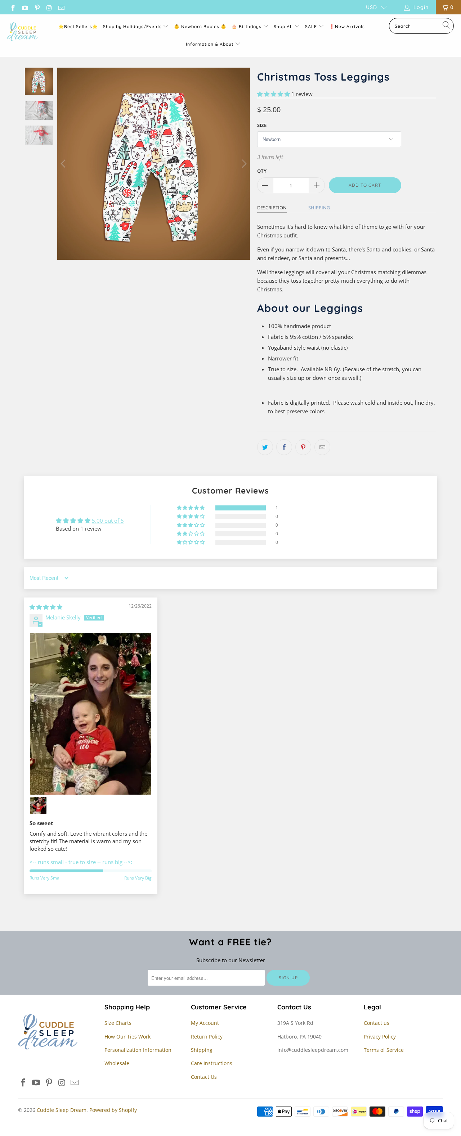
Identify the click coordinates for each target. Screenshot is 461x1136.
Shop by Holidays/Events (132, 26)
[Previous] (64, 164)
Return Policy (207, 1036)
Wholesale (116, 1063)
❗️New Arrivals (347, 26)
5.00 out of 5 (108, 520)
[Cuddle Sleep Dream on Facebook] (12, 7)
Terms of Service (384, 1049)
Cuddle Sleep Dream (61, 1110)
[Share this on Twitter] (265, 447)
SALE (311, 26)
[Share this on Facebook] (284, 447)
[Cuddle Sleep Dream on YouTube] (24, 7)
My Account (205, 1022)
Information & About (209, 44)
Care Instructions (211, 1063)
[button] (273, 93)
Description (272, 207)
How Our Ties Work (127, 1036)
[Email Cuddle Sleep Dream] (60, 7)
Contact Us (204, 1076)
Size (262, 125)
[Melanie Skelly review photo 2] (38, 805)
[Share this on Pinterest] (303, 447)
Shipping (319, 207)
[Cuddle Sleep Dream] (22, 32)
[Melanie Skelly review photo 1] (91, 713)
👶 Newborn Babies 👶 (200, 26)
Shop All (283, 26)
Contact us (376, 1022)
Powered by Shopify (113, 1110)
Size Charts (117, 1022)
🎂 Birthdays (247, 26)
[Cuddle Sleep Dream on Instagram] (49, 7)
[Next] (243, 164)
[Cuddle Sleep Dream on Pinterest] (36, 7)
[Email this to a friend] (322, 447)
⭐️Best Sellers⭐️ (78, 26)
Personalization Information (137, 1049)
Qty (262, 171)
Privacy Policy (380, 1036)
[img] (46, 606)
